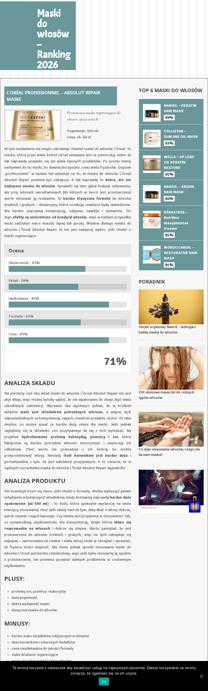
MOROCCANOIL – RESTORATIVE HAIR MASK (180, 253)
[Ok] (201, 676)
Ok (104, 681)
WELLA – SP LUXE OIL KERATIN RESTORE (179, 162)
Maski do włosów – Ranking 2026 (54, 39)
